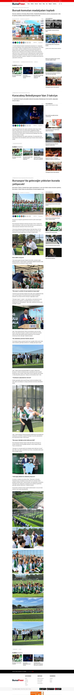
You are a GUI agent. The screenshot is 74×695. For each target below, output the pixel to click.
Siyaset (40, 3)
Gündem (32, 3)
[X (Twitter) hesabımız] (29, 671)
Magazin (50, 3)
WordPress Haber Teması (26, 688)
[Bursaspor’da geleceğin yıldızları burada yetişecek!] (38, 70)
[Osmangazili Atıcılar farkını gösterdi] (54, 81)
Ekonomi (36, 3)
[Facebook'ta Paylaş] (13, 42)
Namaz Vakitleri (40, 680)
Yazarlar (51, 678)
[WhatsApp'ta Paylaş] (17, 42)
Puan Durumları (40, 683)
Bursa (29, 3)
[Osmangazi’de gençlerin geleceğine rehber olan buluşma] (54, 123)
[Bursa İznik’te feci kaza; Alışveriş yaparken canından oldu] (54, 137)
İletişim (51, 681)
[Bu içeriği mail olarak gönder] (22, 42)
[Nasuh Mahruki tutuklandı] (54, 252)
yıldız (20, 649)
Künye (51, 680)
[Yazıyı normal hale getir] (30, 42)
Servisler (54, 3)
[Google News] (40, 42)
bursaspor (15, 649)
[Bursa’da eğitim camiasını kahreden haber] (54, 24)
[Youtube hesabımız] (32, 671)
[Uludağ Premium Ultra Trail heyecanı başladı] (54, 38)
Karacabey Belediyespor (17, 143)
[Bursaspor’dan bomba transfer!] (17, 70)
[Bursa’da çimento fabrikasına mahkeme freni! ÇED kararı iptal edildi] (54, 67)
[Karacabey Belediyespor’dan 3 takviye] (28, 70)
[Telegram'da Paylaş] (19, 42)
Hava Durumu (40, 681)
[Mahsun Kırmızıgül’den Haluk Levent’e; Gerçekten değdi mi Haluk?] (54, 52)
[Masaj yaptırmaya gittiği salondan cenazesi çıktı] (54, 109)
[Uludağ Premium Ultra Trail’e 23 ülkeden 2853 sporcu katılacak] (38, 152)
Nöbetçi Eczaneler (41, 678)
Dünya (44, 3)
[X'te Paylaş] (15, 42)
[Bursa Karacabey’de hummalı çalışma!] (54, 239)
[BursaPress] (19, 4)
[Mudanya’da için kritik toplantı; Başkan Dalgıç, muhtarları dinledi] (54, 212)
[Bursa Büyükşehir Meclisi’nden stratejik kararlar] (54, 197)
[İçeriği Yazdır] (24, 42)
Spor (47, 3)
